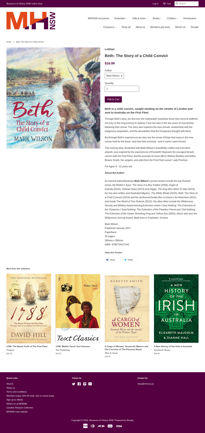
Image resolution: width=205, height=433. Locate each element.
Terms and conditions (16, 392)
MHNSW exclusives (98, 18)
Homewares (189, 18)
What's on (180, 27)
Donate (195, 27)
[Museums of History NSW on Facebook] (79, 384)
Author (108, 70)
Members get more (160, 27)
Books (156, 18)
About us (140, 27)
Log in (155, 3)
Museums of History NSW (101, 420)
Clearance (109, 27)
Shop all (126, 27)
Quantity (109, 83)
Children (172, 18)
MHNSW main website (17, 412)
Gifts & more (139, 18)
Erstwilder (120, 18)
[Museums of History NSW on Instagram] (84, 384)
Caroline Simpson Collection (19, 408)
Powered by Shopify (124, 420)
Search (9, 384)
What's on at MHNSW (16, 404)
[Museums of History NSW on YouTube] (90, 384)
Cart (169, 3)
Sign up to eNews (14, 400)
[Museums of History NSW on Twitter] (73, 384)
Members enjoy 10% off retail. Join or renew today (30, 396)
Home (8, 42)
